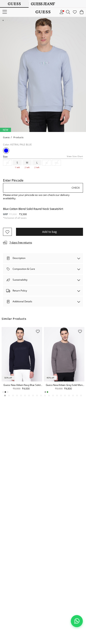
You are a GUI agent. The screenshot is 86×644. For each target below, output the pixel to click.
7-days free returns (20, 242)
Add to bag (49, 232)
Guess (6, 137)
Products (18, 137)
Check (76, 187)
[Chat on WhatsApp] (77, 621)
